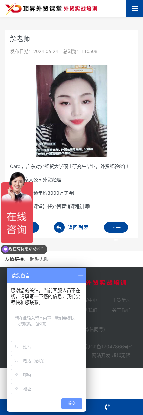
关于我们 (121, 310)
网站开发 (101, 355)
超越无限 (121, 355)
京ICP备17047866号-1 (108, 346)
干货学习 (121, 300)
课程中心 (88, 300)
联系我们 (88, 310)
